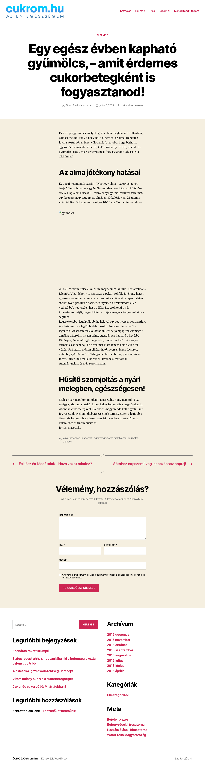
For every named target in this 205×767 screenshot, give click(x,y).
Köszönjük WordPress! (54, 758)
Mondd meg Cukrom (186, 10)
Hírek (152, 10)
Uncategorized (118, 695)
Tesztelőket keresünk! (59, 711)
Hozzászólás (66, 515)
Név (62, 544)
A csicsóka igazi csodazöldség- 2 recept (42, 671)
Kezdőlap (125, 10)
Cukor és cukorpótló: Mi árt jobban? (39, 686)
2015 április (116, 671)
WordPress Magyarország (126, 735)
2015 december (119, 634)
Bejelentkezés (118, 719)
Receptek (164, 10)
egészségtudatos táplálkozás (110, 437)
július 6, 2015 (107, 105)
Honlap (62, 559)
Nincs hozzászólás (133, 105)
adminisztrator (83, 105)
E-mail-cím (110, 544)
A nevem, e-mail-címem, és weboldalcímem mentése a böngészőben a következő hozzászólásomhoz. (103, 576)
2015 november (119, 640)
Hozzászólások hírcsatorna (127, 730)
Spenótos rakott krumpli (30, 651)
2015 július (115, 660)
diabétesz (87, 437)
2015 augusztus (119, 655)
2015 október (117, 645)
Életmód (140, 10)
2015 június (115, 666)
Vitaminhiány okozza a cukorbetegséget (42, 679)
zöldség (67, 441)
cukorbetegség (71, 437)
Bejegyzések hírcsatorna (126, 724)
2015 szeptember (120, 650)
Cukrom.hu (30, 758)
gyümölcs (133, 437)
